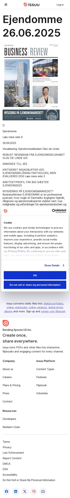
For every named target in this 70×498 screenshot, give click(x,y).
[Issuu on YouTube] (43, 491)
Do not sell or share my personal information (35, 284)
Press (6, 393)
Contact (7, 401)
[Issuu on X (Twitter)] (25, 491)
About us (8, 369)
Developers (9, 418)
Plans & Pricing (11, 385)
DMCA (6, 463)
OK (35, 275)
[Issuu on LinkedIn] (16, 491)
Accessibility (10, 474)
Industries (42, 393)
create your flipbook (53, 311)
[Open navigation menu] (6, 4)
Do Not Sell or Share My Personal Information (29, 480)
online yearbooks (17, 307)
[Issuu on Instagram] (34, 491)
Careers (7, 377)
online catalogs (38, 307)
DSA (5, 469)
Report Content (12, 458)
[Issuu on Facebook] (6, 491)
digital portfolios (53, 303)
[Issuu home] (31, 4)
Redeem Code (11, 427)
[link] (60, 4)
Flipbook (41, 385)
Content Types (45, 369)
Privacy (7, 447)
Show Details (52, 265)
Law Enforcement (13, 452)
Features (41, 377)
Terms (6, 441)
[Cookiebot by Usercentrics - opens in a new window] (52, 211)
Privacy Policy (16, 251)
